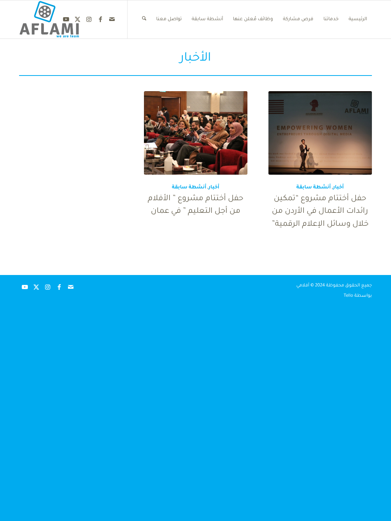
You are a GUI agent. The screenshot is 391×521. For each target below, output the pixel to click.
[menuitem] (358, 19)
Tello (348, 296)
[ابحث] (144, 19)
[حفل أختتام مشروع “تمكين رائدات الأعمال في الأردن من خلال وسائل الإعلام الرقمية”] (320, 133)
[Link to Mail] (112, 19)
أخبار (338, 187)
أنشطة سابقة (313, 187)
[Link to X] (77, 19)
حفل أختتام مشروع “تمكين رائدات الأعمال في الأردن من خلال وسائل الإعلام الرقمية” (320, 212)
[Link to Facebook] (100, 19)
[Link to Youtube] (66, 19)
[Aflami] (49, 19)
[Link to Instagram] (89, 19)
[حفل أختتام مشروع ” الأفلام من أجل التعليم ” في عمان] (195, 133)
